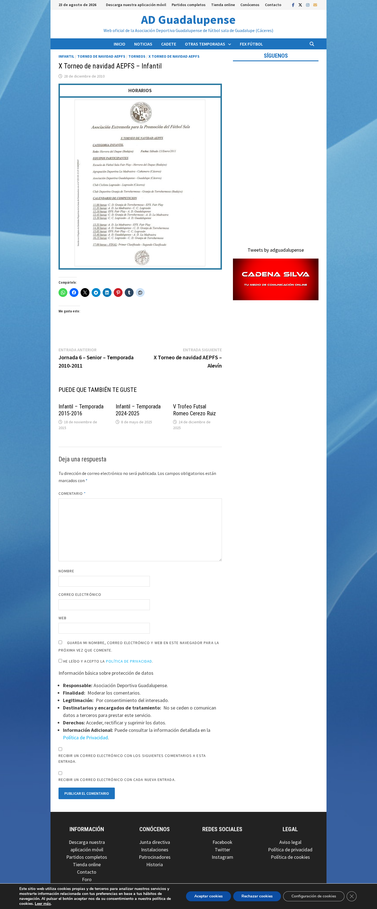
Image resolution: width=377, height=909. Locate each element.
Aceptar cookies (208, 896)
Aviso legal (290, 842)
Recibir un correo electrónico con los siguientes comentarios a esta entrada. (132, 758)
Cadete (168, 44)
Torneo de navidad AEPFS (101, 56)
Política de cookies (290, 857)
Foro (87, 879)
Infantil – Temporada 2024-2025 (138, 410)
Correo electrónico (80, 594)
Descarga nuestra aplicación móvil (136, 4)
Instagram (222, 857)
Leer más (43, 903)
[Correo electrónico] (315, 4)
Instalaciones (154, 849)
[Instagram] (308, 4)
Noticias (143, 44)
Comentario (72, 493)
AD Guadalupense (188, 19)
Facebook (222, 842)
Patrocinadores (155, 857)
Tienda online (223, 4)
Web (63, 617)
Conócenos (249, 4)
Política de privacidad (290, 849)
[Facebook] (294, 4)
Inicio (119, 44)
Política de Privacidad (129, 661)
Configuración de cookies (313, 896)
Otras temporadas (205, 44)
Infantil (66, 56)
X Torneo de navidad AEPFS (174, 56)
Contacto (273, 4)
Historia (154, 864)
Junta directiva (154, 842)
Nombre (66, 570)
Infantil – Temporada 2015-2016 (81, 410)
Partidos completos (189, 4)
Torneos (136, 56)
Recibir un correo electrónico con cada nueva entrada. (117, 779)
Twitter (222, 849)
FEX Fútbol (251, 44)
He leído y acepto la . (107, 661)
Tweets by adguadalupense (276, 250)
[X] (301, 4)
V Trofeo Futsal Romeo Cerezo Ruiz (194, 410)
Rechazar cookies (257, 896)
